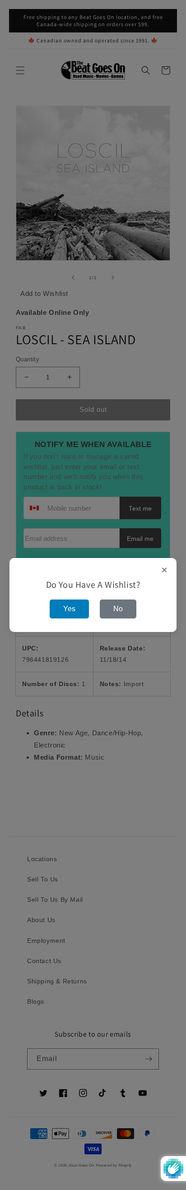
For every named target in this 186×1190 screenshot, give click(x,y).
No (118, 609)
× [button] (164, 570)
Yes (69, 609)
